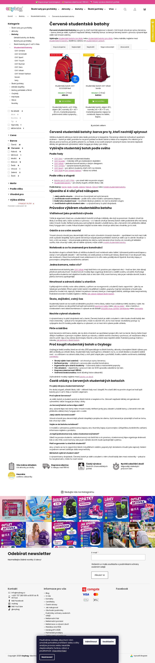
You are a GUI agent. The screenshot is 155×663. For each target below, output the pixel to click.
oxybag (15, 603)
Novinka (16, 118)
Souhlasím (108, 641)
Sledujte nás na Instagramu (79, 492)
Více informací (59, 650)
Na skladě (17, 111)
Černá (15, 144)
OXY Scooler (59, 161)
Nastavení (47, 657)
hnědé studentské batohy (114, 187)
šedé (69, 187)
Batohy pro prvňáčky (22, 41)
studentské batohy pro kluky (71, 38)
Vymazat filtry (25, 203)
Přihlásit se (100, 575)
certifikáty (54, 356)
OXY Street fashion (23, 74)
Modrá (15, 158)
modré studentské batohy (114, 242)
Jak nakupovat (52, 607)
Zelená (15, 172)
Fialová (16, 151)
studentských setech (95, 41)
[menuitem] (45, 8)
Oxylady (15, 93)
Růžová (16, 162)
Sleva (14, 100)
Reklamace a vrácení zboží (57, 624)
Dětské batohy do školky (24, 37)
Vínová (15, 169)
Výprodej (16, 125)
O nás (48, 596)
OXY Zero (19, 67)
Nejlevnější (76, 47)
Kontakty (49, 599)
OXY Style (58, 170)
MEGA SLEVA (17, 128)
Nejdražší (90, 47)
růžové (95, 187)
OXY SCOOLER (21, 54)
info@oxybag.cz (18, 592)
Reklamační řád (52, 618)
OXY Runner (20, 64)
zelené (82, 187)
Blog (47, 593)
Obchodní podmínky (54, 610)
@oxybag (15, 609)
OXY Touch (19, 60)
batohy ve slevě (86, 377)
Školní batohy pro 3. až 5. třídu (26, 44)
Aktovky (15, 31)
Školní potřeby (18, 83)
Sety (16, 80)
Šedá (15, 165)
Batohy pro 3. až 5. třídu (64, 180)
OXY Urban (19, 70)
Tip (14, 121)
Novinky (15, 103)
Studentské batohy (23, 47)
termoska (139, 308)
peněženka (124, 308)
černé (64, 187)
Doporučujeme (59, 47)
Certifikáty (50, 602)
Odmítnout (91, 641)
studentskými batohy (59, 41)
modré (75, 187)
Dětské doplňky (18, 87)
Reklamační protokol (54, 621)
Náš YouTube (17, 606)
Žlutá (15, 176)
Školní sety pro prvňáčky (22, 28)
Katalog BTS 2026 (53, 630)
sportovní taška (101, 306)
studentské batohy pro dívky (100, 38)
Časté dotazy (51, 604)
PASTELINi (15, 97)
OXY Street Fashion (73, 170)
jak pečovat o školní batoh (68, 340)
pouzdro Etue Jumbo (110, 308)
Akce (14, 114)
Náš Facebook (17, 601)
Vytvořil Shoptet (140, 656)
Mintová (16, 155)
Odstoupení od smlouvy (56, 635)
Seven (17, 77)
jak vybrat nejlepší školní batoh (101, 294)
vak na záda (119, 306)
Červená (17, 148)
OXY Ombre (20, 51)
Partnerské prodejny (54, 633)
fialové (88, 187)
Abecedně (124, 47)
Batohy (15, 34)
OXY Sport (19, 57)
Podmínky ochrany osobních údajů (58, 614)
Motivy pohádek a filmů (22, 90)
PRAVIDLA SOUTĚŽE (53, 627)
